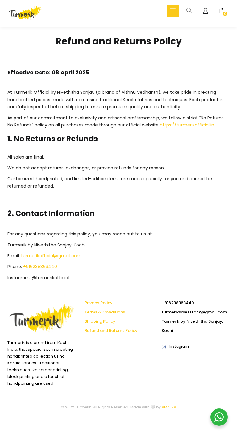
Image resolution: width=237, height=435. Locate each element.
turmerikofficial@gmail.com (51, 256)
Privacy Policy (99, 303)
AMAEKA (169, 407)
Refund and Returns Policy (111, 331)
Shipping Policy (100, 321)
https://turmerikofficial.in (187, 125)
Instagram (179, 346)
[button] (222, 11)
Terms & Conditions (105, 312)
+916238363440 (40, 266)
